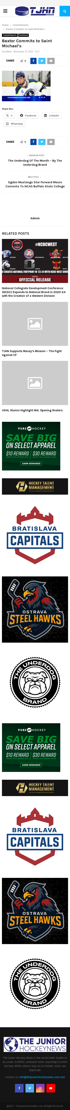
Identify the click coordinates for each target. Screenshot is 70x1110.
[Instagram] (40, 1088)
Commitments (10, 35)
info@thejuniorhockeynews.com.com (42, 1077)
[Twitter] (29, 1088)
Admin (8, 51)
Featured (23, 35)
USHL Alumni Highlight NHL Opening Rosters (32, 410)
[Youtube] (50, 1088)
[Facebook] (19, 1088)
